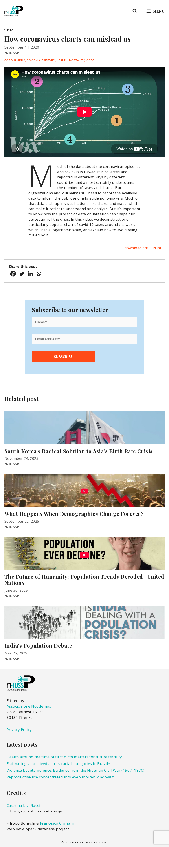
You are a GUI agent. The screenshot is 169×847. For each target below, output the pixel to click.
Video (9, 30)
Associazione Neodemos (29, 706)
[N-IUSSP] (13, 11)
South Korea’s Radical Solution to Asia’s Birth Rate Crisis (78, 450)
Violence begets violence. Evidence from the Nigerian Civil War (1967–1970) (76, 770)
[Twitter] (22, 274)
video (90, 60)
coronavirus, (15, 60)
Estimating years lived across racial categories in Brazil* (58, 763)
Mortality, (77, 60)
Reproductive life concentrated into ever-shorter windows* (60, 777)
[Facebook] (13, 274)
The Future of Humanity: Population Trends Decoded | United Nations (84, 579)
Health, (63, 60)
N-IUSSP (11, 53)
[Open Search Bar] (135, 11)
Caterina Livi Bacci (23, 805)
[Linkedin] (30, 274)
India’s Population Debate (38, 645)
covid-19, (34, 60)
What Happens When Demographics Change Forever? (74, 513)
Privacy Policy (19, 729)
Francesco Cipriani (57, 823)
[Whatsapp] (39, 274)
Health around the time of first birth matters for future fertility (64, 756)
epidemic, (49, 60)
